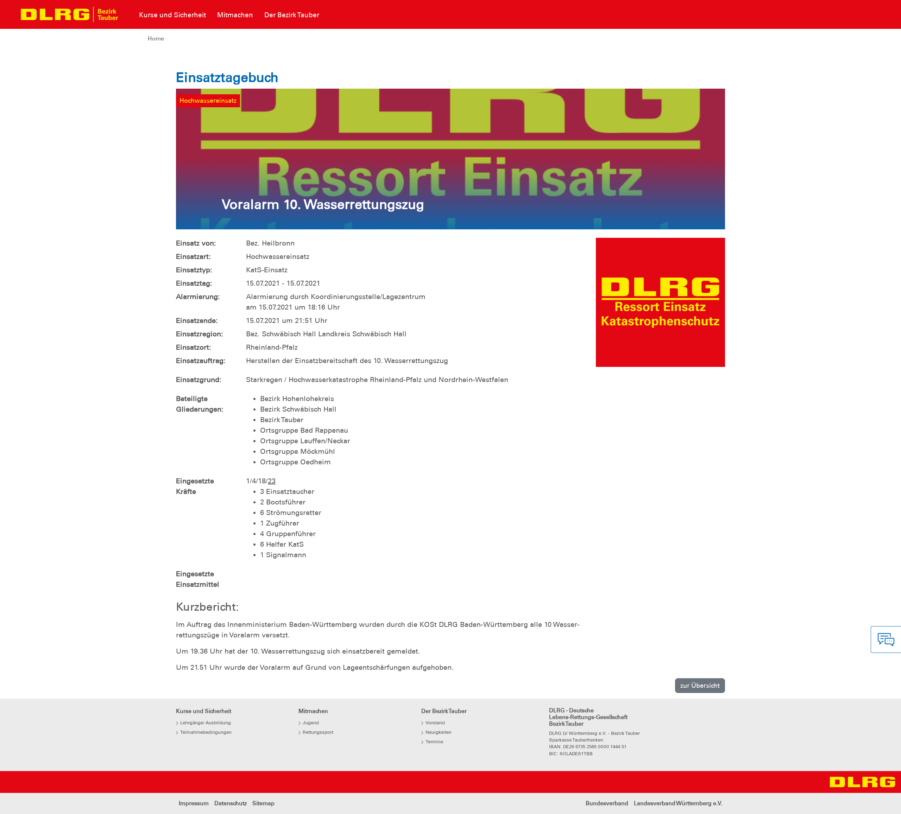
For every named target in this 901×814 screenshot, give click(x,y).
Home (156, 38)
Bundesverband (607, 803)
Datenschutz (230, 803)
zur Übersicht (700, 685)
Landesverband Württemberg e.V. (678, 803)
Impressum (194, 803)
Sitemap (263, 803)
